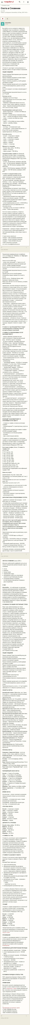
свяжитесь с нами (11, 988)
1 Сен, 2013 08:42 (4, 249)
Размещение (5, 945)
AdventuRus (14, 12)
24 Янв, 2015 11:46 (23, 12)
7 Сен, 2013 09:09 (4, 556)
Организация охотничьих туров (11, 1007)
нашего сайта (6, 932)
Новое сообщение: (6, 12)
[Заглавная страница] (9, 1)
